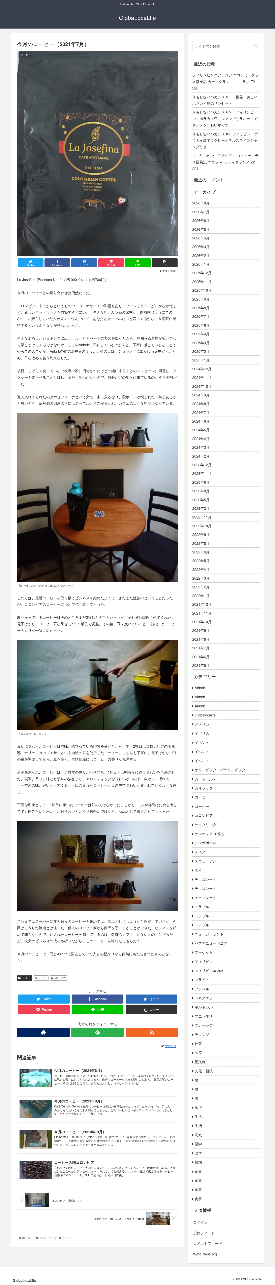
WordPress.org (205, 1253)
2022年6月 (201, 551)
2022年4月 (201, 569)
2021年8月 (201, 639)
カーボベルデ (205, 778)
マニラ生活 (204, 1016)
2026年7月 (201, 211)
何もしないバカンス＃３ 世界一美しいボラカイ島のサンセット (224, 100)
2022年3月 (201, 578)
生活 (198, 1116)
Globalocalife (205, 714)
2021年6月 (201, 656)
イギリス (202, 733)
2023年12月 (202, 464)
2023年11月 (202, 473)
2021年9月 (201, 630)
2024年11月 (202, 377)
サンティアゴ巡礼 (209, 833)
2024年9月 (201, 394)
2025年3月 (201, 342)
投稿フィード (204, 1232)
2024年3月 (201, 447)
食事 (198, 1171)
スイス (200, 851)
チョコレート (205, 879)
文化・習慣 (204, 1070)
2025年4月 (201, 333)
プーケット (204, 952)
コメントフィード (207, 1243)
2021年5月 (201, 665)
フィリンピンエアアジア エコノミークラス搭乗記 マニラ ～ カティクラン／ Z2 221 (225, 162)
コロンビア (59, 978)
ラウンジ (202, 1034)
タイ (198, 870)
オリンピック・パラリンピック (220, 769)
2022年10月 (202, 525)
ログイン (200, 1222)
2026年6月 (201, 220)
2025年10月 (202, 290)
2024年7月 (201, 412)
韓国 (198, 1162)
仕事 (198, 1043)
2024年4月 (201, 438)
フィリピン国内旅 (209, 970)
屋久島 (200, 1061)
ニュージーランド (209, 933)
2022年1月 (201, 595)
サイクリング (205, 824)
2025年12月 (202, 272)
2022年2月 (201, 586)
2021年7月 (201, 647)
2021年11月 (202, 613)
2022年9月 (201, 534)
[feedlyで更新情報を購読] (97, 1032)
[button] (255, 46)
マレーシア (204, 1025)
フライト (202, 979)
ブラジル (202, 988)
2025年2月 (201, 351)
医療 (198, 1052)
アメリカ (202, 724)
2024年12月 (202, 368)
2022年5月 (201, 560)
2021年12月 (202, 604)
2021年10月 (202, 621)
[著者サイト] (43, 1032)
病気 (198, 1134)
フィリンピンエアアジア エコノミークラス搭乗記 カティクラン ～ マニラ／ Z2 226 (225, 81)
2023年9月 (201, 482)
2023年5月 (201, 499)
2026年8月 (201, 202)
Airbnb (200, 687)
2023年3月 (201, 508)
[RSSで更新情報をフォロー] (152, 1032)
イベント (202, 742)
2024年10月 (202, 386)
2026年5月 (201, 229)
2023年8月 (201, 490)
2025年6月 (201, 325)
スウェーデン (205, 860)
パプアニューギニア (211, 943)
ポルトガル (204, 1006)
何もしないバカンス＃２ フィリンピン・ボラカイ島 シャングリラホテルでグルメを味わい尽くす (224, 118)
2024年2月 (201, 456)
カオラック (204, 787)
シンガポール (205, 842)
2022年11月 (202, 516)
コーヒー (26, 978)
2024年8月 (201, 403)
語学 (198, 1143)
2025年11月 (202, 281)
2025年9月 (201, 299)
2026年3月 (201, 246)
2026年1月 (201, 264)
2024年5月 (201, 429)
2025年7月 (201, 316)
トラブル (202, 906)
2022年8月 (201, 543)
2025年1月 (201, 359)
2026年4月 (201, 237)
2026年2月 (201, 255)
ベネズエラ (204, 997)
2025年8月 (201, 307)
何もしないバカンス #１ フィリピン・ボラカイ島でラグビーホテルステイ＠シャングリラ (225, 140)
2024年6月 (201, 421)
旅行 (198, 1107)
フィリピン (204, 961)
